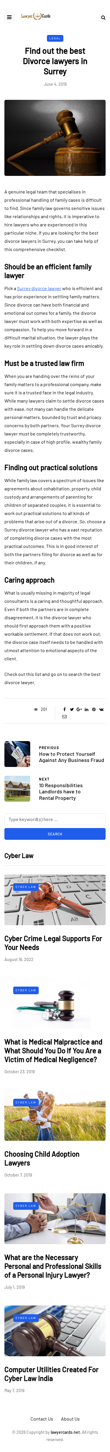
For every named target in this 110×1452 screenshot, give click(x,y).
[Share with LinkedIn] (86, 709)
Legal (55, 38)
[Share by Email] (64, 716)
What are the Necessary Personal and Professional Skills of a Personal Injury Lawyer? (52, 1266)
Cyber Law (26, 887)
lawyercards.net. (66, 1432)
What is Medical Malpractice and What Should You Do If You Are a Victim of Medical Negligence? (53, 1050)
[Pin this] (94, 709)
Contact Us (42, 1418)
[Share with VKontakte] (101, 709)
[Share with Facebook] (64, 709)
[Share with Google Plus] (79, 709)
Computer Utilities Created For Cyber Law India (51, 1373)
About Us (70, 1418)
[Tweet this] (72, 709)
